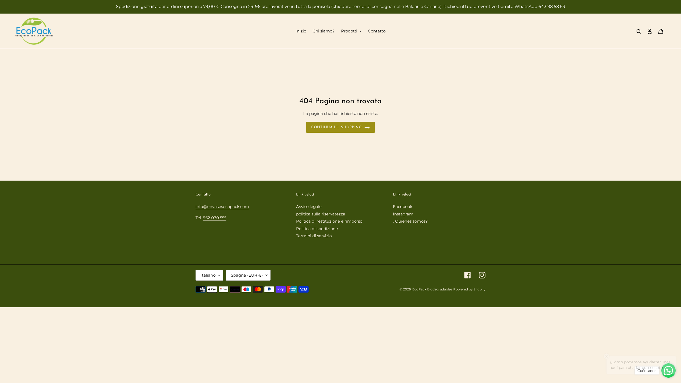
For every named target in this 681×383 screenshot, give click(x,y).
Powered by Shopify (469, 289)
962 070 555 (214, 217)
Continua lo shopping (336, 127)
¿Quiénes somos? (410, 221)
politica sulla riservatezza (320, 214)
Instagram (403, 214)
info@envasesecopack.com (222, 206)
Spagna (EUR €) (247, 275)
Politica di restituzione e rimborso (329, 221)
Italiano (208, 275)
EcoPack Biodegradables (432, 289)
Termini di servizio (314, 235)
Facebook (402, 206)
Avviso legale (309, 206)
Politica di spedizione (317, 228)
